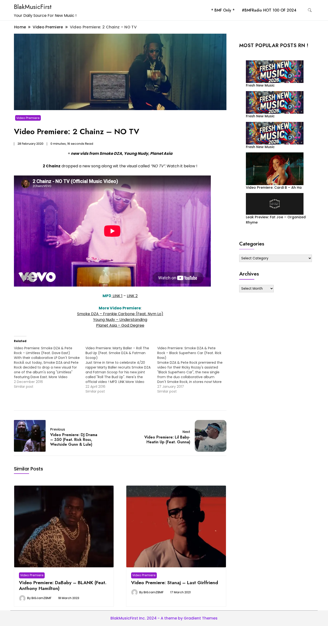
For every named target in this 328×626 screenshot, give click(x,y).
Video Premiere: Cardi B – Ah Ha (274, 187)
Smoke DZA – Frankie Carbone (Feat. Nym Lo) (120, 314)
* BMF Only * (223, 10)
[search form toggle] (309, 10)
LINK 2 (132, 296)
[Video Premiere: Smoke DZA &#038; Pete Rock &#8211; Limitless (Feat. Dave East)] (49, 367)
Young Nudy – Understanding (120, 319)
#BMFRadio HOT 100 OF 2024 (269, 10)
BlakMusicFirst (33, 6)
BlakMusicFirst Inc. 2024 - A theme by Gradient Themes (164, 618)
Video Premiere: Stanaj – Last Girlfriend (174, 582)
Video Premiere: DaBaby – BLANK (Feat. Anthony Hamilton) (62, 585)
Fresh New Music (260, 85)
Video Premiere (28, 118)
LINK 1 (117, 296)
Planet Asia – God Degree (120, 325)
